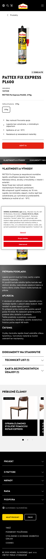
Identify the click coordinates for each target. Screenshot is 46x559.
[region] (23, 228)
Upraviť (23, 232)
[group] (23, 45)
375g (6, 109)
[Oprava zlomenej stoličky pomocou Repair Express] (19, 416)
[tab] (23, 440)
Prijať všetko (23, 238)
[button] (23, 360)
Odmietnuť (23, 244)
